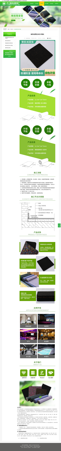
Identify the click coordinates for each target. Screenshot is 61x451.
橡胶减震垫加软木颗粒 (17, 29)
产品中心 (41, 3)
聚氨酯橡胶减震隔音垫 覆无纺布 (9, 38)
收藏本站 (52, 0)
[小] (29, 38)
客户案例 (46, 3)
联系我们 (56, 3)
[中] (28, 38)
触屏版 (58, 0)
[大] (26, 38)
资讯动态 (51, 3)
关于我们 (36, 3)
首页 (8, 29)
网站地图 (55, 0)
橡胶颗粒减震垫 (7, 47)
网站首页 (31, 3)
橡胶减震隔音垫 (7, 40)
